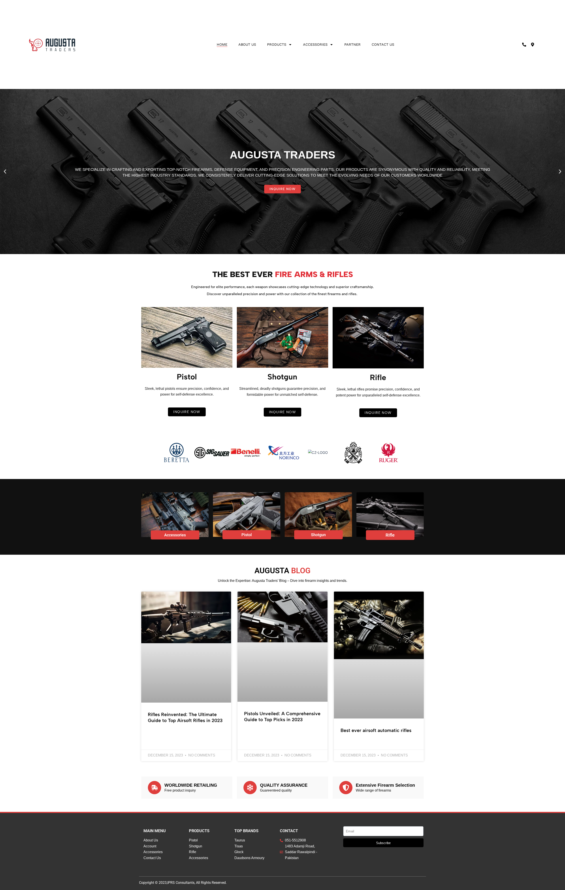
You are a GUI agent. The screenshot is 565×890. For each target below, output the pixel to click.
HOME (222, 44)
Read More (156, 732)
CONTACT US (383, 44)
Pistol (246, 534)
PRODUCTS (276, 44)
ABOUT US (247, 44)
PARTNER (352, 44)
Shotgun (318, 534)
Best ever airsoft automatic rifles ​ (377, 730)
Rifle (390, 535)
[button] (5, 171)
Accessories (315, 44)
